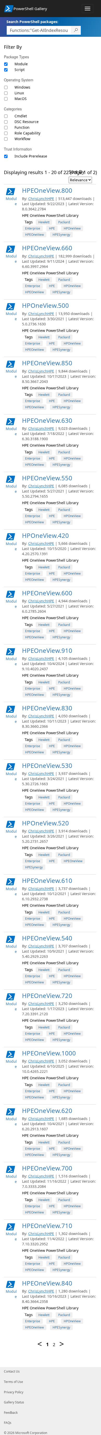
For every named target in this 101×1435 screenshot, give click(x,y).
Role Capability (27, 133)
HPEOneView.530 (47, 765)
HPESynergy (61, 234)
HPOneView (72, 228)
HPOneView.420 (45, 535)
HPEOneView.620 (47, 1110)
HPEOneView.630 (47, 420)
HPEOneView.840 (47, 1283)
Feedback (11, 1412)
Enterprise (32, 228)
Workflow (22, 138)
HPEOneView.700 (47, 1168)
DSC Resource (27, 121)
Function (22, 127)
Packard (64, 222)
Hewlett (43, 222)
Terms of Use (13, 1382)
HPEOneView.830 (47, 708)
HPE (52, 228)
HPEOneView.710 (47, 1225)
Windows (22, 87)
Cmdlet (21, 115)
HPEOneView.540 (47, 938)
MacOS (21, 98)
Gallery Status (14, 1402)
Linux (19, 92)
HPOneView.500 (45, 305)
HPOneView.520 (45, 823)
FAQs (7, 1422)
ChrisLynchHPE (41, 198)
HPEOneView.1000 (49, 1053)
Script (20, 69)
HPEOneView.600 (47, 593)
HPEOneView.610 (47, 880)
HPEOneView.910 (47, 650)
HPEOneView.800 (47, 190)
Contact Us (12, 1371)
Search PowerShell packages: (32, 21)
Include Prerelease (31, 156)
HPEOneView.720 (47, 995)
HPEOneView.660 (47, 248)
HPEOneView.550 (47, 478)
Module (21, 63)
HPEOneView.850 (47, 363)
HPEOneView (34, 234)
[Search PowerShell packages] (76, 30)
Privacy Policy (13, 1392)
